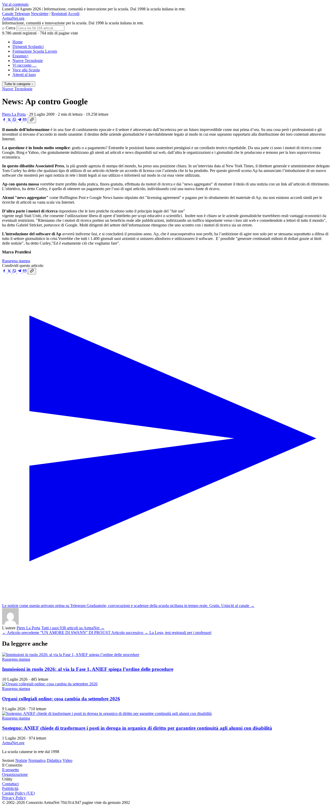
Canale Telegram (16, 13)
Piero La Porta (14, 114)
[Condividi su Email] (25, 120)
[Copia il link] (32, 120)
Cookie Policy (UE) (18, 793)
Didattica (54, 760)
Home (17, 42)
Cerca (10, 28)
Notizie (21, 760)
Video (67, 760)
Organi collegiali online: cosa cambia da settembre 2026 (61, 698)
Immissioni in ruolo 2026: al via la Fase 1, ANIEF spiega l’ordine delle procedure (87, 669)
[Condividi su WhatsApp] (14, 120)
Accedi (73, 13)
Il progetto (10, 770)
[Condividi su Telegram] (20, 120)
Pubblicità (10, 788)
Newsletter (40, 13)
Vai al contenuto (15, 4)
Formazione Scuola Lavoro (34, 51)
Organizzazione (15, 774)
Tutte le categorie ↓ (18, 84)
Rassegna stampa (16, 261)
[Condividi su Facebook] (4, 120)
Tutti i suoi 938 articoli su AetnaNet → (73, 628)
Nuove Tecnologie (27, 60)
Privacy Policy (14, 798)
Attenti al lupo (24, 74)
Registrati (59, 13)
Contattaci (10, 784)
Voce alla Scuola (26, 70)
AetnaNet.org (13, 18)
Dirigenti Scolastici (28, 46)
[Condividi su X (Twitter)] (9, 120)
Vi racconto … (24, 65)
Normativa (37, 760)
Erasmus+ (20, 56)
